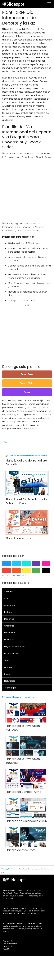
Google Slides (27, 383)
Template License (10, 943)
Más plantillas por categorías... (18, 697)
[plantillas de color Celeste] (18, 563)
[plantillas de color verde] (38, 570)
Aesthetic (9, 591)
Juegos (8, 667)
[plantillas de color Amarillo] (28, 570)
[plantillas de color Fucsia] (48, 563)
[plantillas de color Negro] (48, 570)
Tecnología (10, 687)
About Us (6, 949)
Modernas (9, 639)
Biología (8, 612)
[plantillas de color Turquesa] (28, 563)
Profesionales (11, 653)
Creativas (9, 625)
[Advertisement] (27, 190)
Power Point (27, 374)
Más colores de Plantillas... (16, 575)
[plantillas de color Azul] (8, 563)
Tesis (6, 660)
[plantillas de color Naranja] (18, 570)
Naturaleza (9, 680)
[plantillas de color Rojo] (8, 570)
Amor (7, 598)
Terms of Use (8, 941)
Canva (27, 392)
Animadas (9, 605)
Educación (9, 632)
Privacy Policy (8, 946)
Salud (7, 674)
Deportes (9, 618)
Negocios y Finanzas (14, 646)
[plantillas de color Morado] (38, 563)
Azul (5, 442)
